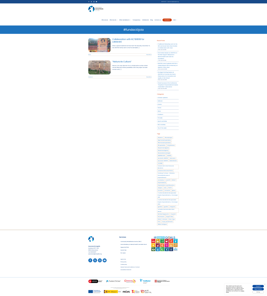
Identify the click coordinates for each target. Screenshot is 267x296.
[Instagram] (100, 260)
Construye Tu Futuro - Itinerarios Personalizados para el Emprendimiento (166, 175)
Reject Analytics (258, 289)
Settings (258, 292)
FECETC (170, 187)
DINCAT (174, 180)
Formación (167, 190)
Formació (160, 190)
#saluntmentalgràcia (163, 148)
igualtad (160, 206)
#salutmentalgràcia (163, 150)
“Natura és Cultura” (121, 61)
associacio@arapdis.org (173, 1)
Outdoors (90, 77)
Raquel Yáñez (169, 216)
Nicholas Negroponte (163, 214)
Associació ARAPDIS (163, 160)
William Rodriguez (162, 224)
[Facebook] (90, 260)
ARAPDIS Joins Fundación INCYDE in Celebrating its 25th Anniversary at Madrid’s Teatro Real (168, 65)
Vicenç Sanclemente (167, 221)
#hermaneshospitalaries (164, 142)
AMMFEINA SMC (161, 155)
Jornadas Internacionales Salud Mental (166, 210)
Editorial (160, 101)
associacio (172, 158)
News (89, 54)
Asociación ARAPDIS (163, 158)
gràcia (173, 190)
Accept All (258, 286)
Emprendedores (162, 182)
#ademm (160, 137)
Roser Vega (172, 219)
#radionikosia (171, 145)
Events (160, 104)
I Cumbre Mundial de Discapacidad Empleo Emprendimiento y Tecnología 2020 (168, 202)
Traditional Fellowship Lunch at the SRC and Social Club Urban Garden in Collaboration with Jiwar (167, 46)
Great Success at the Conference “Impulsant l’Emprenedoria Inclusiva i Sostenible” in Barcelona (168, 85)
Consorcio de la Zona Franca (165, 170)
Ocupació (173, 214)
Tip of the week (162, 128)
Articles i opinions (163, 97)
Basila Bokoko (173, 160)
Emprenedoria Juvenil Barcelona (166, 185)
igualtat (166, 206)
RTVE (159, 221)
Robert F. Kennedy (162, 219)
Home (159, 108)
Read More (149, 54)
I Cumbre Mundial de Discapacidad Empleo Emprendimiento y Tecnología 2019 (168, 195)
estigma (160, 187)
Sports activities (162, 121)
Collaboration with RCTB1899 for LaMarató (128, 40)
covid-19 (168, 180)
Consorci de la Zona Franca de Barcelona (166, 167)
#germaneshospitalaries (164, 140)
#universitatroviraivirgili (164, 153)
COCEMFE (160, 163)
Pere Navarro (161, 216)
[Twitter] (95, 260)
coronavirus (161, 180)
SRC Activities (161, 124)
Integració (172, 206)
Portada (160, 118)
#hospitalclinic (162, 145)
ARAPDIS (169, 155)
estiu (165, 187)
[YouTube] (105, 260)
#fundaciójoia (168, 137)
